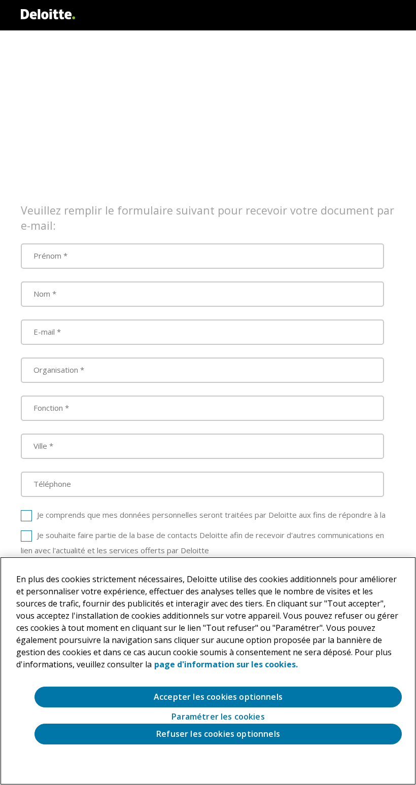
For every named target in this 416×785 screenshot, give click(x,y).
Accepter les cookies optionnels (218, 696)
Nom (41, 294)
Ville (40, 446)
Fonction (48, 408)
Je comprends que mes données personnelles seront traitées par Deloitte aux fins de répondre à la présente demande (203, 522)
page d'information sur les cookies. (226, 664)
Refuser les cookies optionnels (218, 733)
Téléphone (52, 484)
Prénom (47, 256)
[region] (208, 671)
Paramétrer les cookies (218, 717)
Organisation (55, 370)
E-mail (44, 332)
